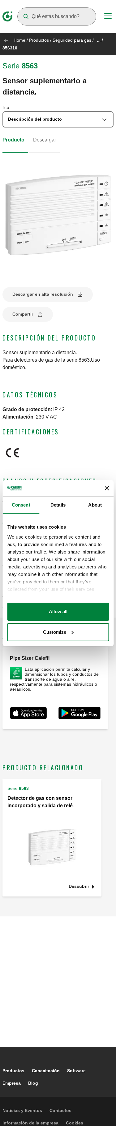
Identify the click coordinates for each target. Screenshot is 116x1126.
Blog (33, 1083)
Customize (54, 632)
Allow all (58, 611)
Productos (39, 40)
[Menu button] (108, 17)
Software (76, 1070)
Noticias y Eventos (22, 1110)
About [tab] (95, 504)
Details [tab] (58, 504)
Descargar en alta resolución (42, 294)
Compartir (22, 314)
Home (19, 40)
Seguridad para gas (72, 40)
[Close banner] (107, 488)
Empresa (11, 1083)
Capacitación (46, 1070)
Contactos (60, 1110)
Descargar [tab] (44, 139)
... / (100, 40)
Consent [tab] (21, 504)
